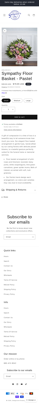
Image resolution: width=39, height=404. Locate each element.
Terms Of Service (10, 280)
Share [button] (6, 197)
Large (28, 100)
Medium (17, 100)
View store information (13, 130)
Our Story (7, 270)
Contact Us (8, 266)
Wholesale (8, 275)
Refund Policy (9, 285)
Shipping (4, 87)
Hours (6, 256)
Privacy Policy (9, 294)
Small (6, 100)
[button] (4, 15)
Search (6, 261)
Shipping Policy (10, 289)
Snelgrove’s (16, 400)
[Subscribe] (32, 236)
